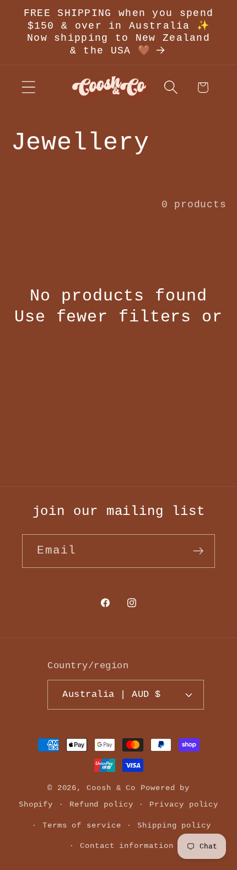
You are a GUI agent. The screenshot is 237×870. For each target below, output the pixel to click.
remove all (119, 338)
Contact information (126, 845)
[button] (28, 87)
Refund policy (101, 804)
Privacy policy (183, 804)
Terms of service (81, 825)
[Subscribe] (198, 551)
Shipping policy (174, 825)
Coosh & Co (111, 787)
